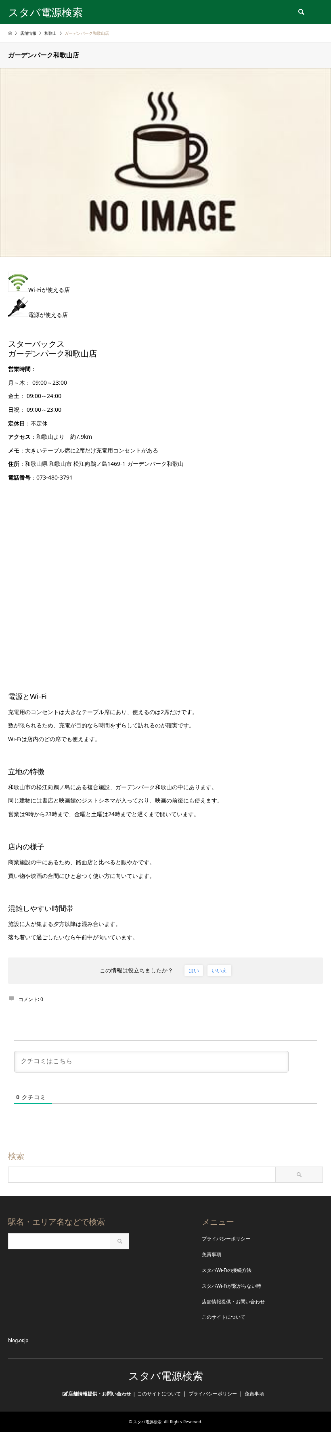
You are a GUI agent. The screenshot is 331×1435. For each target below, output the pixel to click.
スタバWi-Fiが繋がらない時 (231, 1285)
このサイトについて (223, 1316)
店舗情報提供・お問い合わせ (233, 1301)
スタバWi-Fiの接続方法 (226, 1270)
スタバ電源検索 (165, 1376)
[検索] (301, 12)
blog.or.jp (18, 1340)
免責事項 (211, 1254)
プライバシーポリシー (226, 1238)
